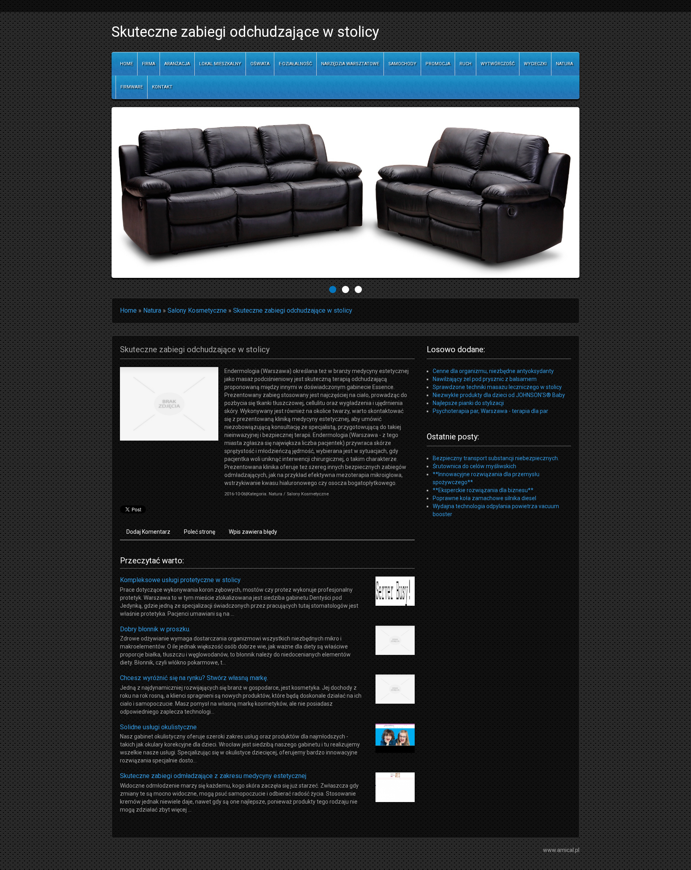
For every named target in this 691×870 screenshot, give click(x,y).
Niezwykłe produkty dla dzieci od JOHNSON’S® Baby (499, 395)
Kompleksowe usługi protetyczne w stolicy (180, 580)
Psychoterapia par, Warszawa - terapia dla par (490, 411)
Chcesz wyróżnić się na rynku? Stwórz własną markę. (194, 678)
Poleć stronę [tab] (199, 532)
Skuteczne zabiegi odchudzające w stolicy (292, 310)
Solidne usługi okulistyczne (158, 727)
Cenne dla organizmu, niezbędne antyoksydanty (493, 371)
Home (128, 310)
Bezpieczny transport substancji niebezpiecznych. (496, 458)
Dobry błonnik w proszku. (155, 629)
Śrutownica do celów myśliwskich (474, 466)
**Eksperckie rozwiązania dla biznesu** (483, 490)
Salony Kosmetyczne (197, 310)
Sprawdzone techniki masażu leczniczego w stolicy (497, 387)
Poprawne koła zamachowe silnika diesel (484, 498)
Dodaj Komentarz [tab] (148, 532)
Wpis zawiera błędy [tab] (253, 532)
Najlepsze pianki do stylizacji (468, 403)
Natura (152, 310)
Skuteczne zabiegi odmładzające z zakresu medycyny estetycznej (213, 776)
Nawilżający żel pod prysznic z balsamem (485, 379)
